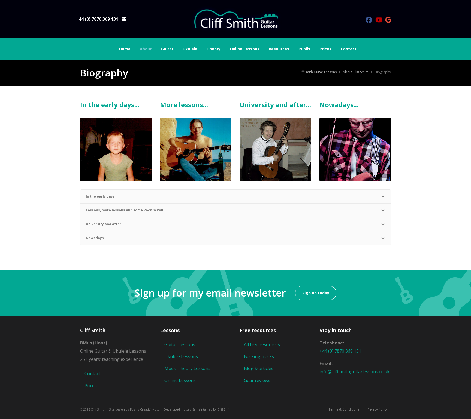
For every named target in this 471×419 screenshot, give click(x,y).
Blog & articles (258, 368)
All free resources (262, 344)
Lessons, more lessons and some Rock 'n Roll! (125, 210)
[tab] (235, 196)
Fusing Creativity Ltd (144, 409)
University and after (103, 224)
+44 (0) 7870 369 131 (340, 351)
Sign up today (315, 292)
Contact (92, 374)
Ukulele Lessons (181, 356)
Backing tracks (259, 356)
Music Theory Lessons (187, 368)
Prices (90, 386)
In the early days (100, 196)
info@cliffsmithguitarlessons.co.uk (354, 372)
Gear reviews (257, 380)
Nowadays (95, 238)
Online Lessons (180, 380)
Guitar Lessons (179, 344)
